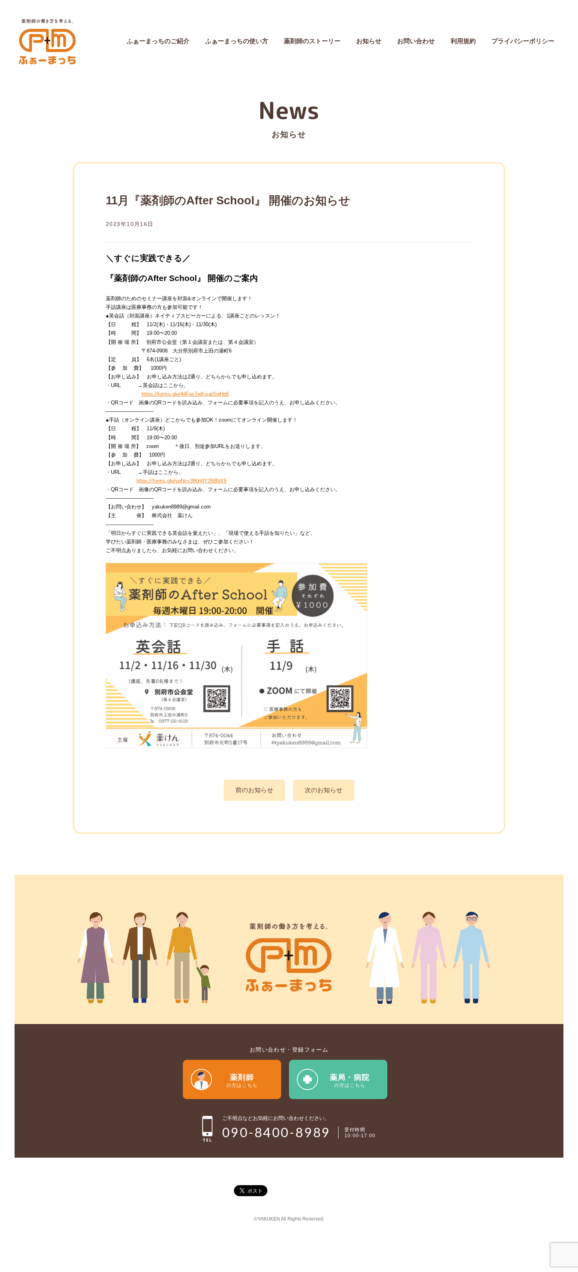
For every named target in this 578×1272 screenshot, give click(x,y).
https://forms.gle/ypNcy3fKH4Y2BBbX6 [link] (181, 481)
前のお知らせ (254, 790)
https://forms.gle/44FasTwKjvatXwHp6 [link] (185, 394)
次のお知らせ (323, 790)
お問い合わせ (416, 41)
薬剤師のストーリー (312, 41)
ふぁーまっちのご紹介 (158, 41)
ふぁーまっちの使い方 (236, 41)
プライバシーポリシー (522, 41)
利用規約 (463, 41)
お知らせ (368, 41)
